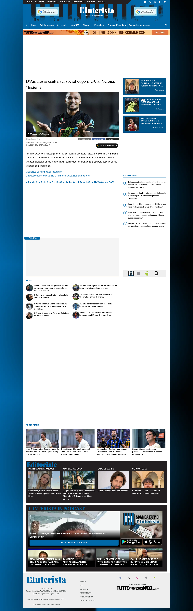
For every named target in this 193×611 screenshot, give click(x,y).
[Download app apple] (159, 2)
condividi (97, 139)
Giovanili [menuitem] (87, 25)
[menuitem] (26, 25)
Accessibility (85, 593)
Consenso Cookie (88, 601)
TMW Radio (65, 2)
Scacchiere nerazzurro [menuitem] (139, 25)
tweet (111, 139)
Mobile (83, 581)
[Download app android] (165, 2)
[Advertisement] (144, 388)
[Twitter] (150, 2)
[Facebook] (145, 2)
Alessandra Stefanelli (38, 145)
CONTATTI (91, 2)
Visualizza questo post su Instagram (44, 172)
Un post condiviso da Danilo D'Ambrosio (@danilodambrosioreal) (58, 176)
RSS (81, 585)
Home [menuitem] (34, 25)
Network (39, 2)
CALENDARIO (78, 2)
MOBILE (101, 2)
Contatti (84, 589)
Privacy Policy (86, 597)
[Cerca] (166, 25)
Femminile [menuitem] (99, 25)
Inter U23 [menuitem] (75, 25)
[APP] (131, 273)
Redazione (52, 2)
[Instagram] (155, 2)
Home (29, 2)
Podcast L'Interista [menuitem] (117, 25)
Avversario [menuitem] (62, 25)
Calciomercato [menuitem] (47, 25)
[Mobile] (156, 273)
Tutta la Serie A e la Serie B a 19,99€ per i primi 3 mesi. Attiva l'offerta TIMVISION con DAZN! (71, 182)
